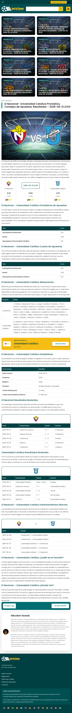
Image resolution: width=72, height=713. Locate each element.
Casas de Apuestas (58, 2)
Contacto (5, 684)
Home (3, 100)
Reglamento (6, 676)
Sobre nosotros (6, 673)
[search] (61, 9)
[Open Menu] (69, 2)
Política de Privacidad (8, 682)
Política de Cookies (8, 679)
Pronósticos (9, 100)
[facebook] (3, 2)
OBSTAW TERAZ (60, 344)
